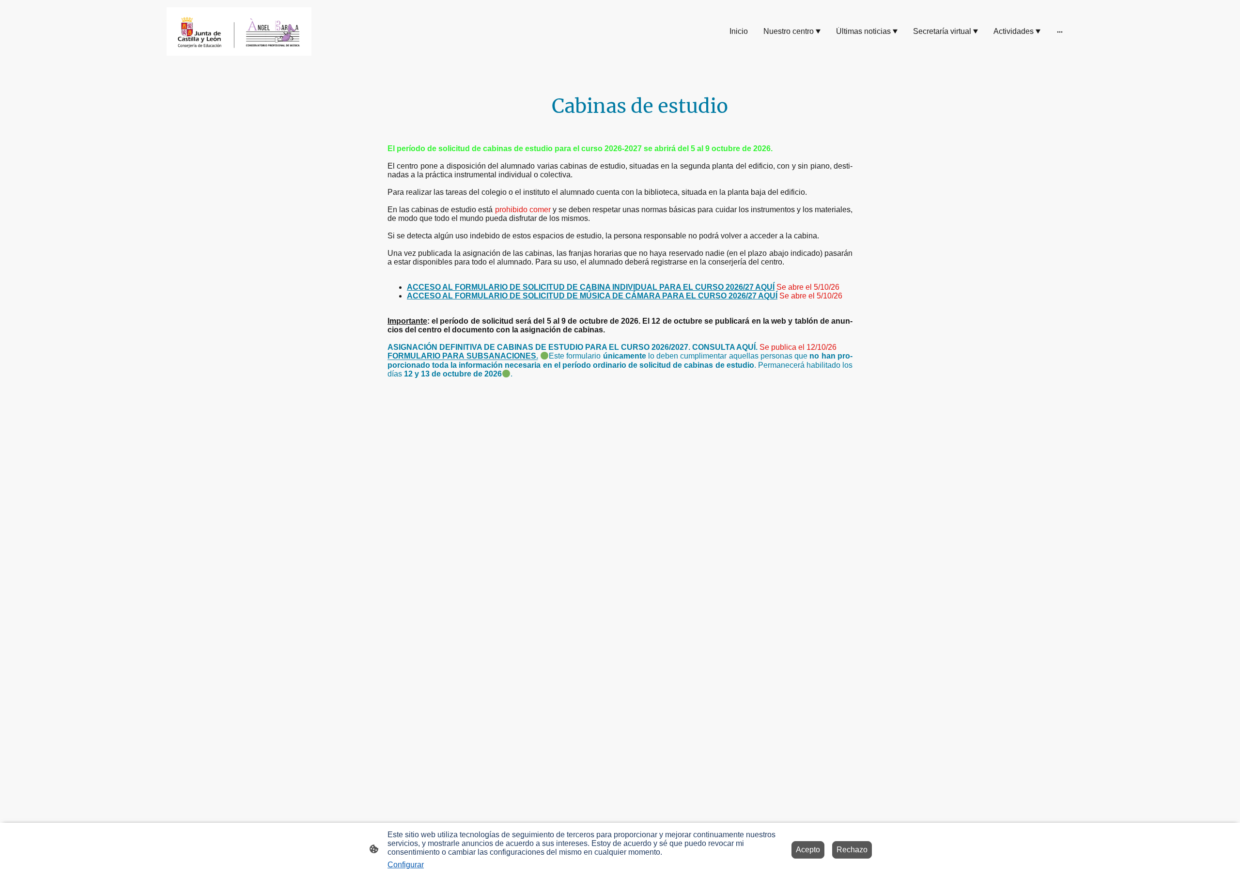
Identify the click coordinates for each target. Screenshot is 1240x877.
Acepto (808, 850)
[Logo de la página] (239, 31)
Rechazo (852, 850)
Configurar (406, 865)
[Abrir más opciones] (1060, 31)
